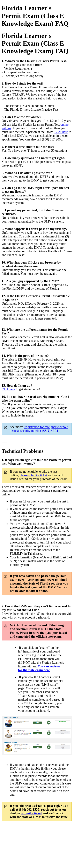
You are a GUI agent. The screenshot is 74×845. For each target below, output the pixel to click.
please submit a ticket (33, 475)
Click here (61, 132)
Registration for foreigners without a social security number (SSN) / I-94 (39, 428)
